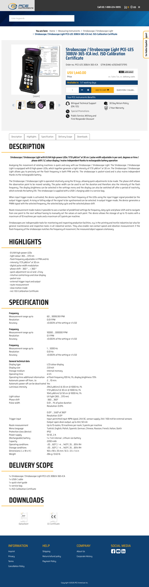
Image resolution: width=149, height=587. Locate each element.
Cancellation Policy (16, 566)
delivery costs (129, 76)
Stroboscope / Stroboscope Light (98, 31)
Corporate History (84, 556)
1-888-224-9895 (113, 7)
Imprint (11, 551)
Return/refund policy (51, 556)
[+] (88, 90)
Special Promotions (80, 111)
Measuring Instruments (69, 31)
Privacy (11, 556)
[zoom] (36, 96)
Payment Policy (49, 561)
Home (52, 31)
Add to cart (101, 90)
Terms (11, 561)
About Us (81, 551)
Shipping (46, 551)
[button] (13, 105)
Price (69, 76)
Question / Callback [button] (126, 90)
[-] (82, 90)
